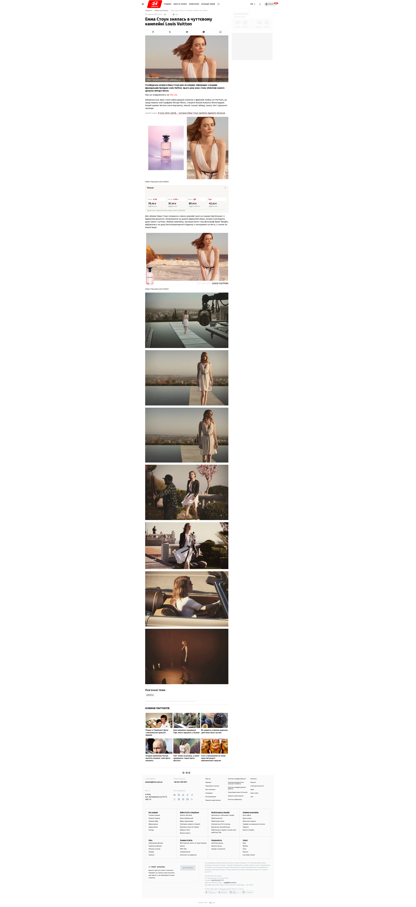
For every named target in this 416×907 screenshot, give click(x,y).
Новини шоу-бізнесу (162, 10)
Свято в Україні (180, 4)
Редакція (208, 782)
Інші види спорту (249, 855)
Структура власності (257, 786)
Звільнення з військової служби (222, 815)
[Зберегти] (220, 32)
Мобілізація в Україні (220, 812)
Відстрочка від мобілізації (220, 827)
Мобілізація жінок (217, 821)
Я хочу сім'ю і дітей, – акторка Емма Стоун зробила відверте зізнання (191, 113)
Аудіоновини (153, 827)
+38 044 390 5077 (180, 782)
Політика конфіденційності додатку (237, 788)
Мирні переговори (186, 821)
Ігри (251, 796)
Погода (151, 830)
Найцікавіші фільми (156, 843)
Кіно (150, 840)
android (211, 892)
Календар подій (208, 4)
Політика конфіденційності (237, 779)
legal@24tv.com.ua (230, 882)
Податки (246, 827)
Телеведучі (209, 793)
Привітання (194, 4)
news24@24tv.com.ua (153, 782)
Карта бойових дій (186, 818)
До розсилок (188, 868)
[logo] (154, 4)
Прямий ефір (153, 821)
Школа (182, 846)
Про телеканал (210, 789)
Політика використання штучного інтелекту (236, 783)
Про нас (208, 779)
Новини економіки (250, 812)
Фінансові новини (249, 821)
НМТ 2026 (183, 849)
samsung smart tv (248, 892)
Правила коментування (236, 796)
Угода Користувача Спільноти (238, 792)
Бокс (244, 843)
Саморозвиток (185, 852)
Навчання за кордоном (188, 855)
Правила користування (213, 800)
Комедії (151, 852)
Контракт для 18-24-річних (220, 824)
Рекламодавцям (210, 796)
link (174, 795)
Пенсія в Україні (248, 830)
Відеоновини (153, 824)
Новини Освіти (186, 840)
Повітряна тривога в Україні (190, 824)
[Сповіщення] (260, 4)
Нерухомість (216, 840)
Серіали (151, 855)
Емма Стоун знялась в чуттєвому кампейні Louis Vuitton (189, 10)
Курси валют (247, 818)
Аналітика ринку (217, 843)
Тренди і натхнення (218, 849)
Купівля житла (216, 846)
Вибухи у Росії (185, 830)
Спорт (245, 840)
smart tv (235, 892)
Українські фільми (155, 846)
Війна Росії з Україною (189, 812)
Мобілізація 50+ (217, 818)
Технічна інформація (235, 799)
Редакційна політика (212, 786)
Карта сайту (254, 793)
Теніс (244, 849)
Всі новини (153, 812)
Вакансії (253, 782)
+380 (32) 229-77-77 (217, 880)
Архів (252, 789)
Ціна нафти (247, 815)
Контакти (253, 779)
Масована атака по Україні (189, 827)
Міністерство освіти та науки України (193, 843)
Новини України (154, 818)
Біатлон (245, 852)
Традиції (167, 4)
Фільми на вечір (154, 849)
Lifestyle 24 (149, 10)
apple (223, 892)
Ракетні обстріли (186, 815)
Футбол (245, 846)
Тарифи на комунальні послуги (254, 824)
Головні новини (154, 815)
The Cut (173, 95)
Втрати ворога (185, 833)
